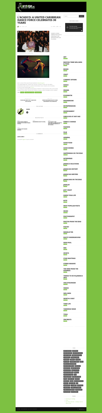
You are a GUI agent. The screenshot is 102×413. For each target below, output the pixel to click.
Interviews (67, 158)
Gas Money (78, 359)
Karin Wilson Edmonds (68, 372)
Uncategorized (69, 283)
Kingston (76, 372)
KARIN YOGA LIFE (69, 195)
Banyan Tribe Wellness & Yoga (72, 63)
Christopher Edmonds (77, 353)
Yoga (65, 314)
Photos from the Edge (72, 221)
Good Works (68, 148)
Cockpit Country (67, 355)
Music (65, 211)
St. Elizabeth (73, 385)
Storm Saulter (67, 387)
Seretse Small (72, 383)
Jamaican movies (67, 370)
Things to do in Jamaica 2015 (73, 276)
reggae (71, 381)
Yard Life (67, 304)
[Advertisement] (63, 7)
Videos (66, 288)
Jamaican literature (75, 368)
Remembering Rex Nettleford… (39, 121)
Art (64, 57)
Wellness (67, 293)
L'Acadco (22, 92)
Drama (66, 90)
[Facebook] (78, 409)
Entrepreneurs (69, 106)
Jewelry (66, 185)
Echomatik (67, 95)
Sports (66, 253)
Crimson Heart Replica (76, 355)
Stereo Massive (69, 263)
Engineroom (68, 101)
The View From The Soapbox (70, 269)
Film (65, 132)
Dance (18, 15)
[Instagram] (80, 409)
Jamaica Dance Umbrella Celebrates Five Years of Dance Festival (23, 122)
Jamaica (81, 361)
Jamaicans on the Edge (72, 179)
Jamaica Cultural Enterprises (70, 363)
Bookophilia (75, 350)
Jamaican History (70, 169)
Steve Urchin (80, 385)
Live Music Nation (67, 376)
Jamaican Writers (70, 174)
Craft (65, 74)
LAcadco (32, 87)
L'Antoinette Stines (38, 92)
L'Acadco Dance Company (29, 92)
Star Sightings (69, 258)
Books (65, 69)
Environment (68, 111)
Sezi (64, 248)
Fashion (66, 127)
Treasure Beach (79, 389)
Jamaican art (77, 365)
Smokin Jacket (67, 385)
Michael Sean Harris (76, 376)
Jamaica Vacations (71, 164)
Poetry (66, 227)
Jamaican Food (67, 368)
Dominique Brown (75, 357)
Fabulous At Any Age (71, 116)
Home (67, 400)
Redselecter (68, 232)
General (66, 137)
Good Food (67, 143)
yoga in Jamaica (74, 391)
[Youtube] (84, 409)
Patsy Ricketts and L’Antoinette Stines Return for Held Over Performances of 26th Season (55, 123)
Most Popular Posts (71, 206)
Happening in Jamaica (74, 361)
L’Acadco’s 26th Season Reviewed (22, 129)
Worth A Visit (68, 298)
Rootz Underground (71, 237)
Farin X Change (69, 122)
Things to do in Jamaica (76, 387)
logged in (24, 139)
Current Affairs (70, 80)
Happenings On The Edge (73, 153)
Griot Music (66, 361)
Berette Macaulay (67, 350)
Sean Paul (67, 242)
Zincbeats (67, 319)
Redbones (77, 378)
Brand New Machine (68, 353)
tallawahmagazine (41, 83)
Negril (65, 378)
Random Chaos (71, 378)
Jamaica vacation (75, 370)
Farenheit (72, 359)
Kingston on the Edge (68, 374)
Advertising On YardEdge (70, 398)
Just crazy (67, 190)
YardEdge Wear (69, 309)
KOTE (65, 200)
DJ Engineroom (67, 357)
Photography (69, 216)
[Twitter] (82, 409)
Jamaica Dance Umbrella (69, 365)
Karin (20, 26)
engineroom (66, 359)
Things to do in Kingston (69, 389)
